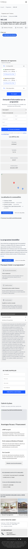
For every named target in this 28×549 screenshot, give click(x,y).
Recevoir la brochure (7, 212)
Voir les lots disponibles (20, 212)
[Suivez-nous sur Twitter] (21, 539)
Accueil (2, 7)
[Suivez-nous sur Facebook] (19, 539)
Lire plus (2, 256)
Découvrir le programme (7, 514)
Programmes (8, 7)
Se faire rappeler (7, 260)
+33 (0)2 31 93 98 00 (7, 526)
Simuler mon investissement (14, 463)
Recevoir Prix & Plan (10, 74)
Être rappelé (14, 93)
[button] (14, 183)
